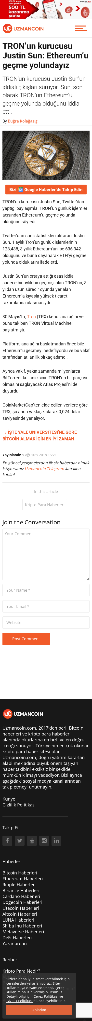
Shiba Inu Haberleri (22, 926)
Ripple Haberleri (19, 884)
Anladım (39, 1009)
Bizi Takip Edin (45, 189)
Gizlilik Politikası (19, 805)
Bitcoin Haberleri (19, 873)
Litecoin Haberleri (20, 908)
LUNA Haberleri (18, 920)
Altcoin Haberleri (19, 914)
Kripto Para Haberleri (45, 504)
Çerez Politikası (46, 996)
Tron (31, 316)
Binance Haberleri (20, 890)
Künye (8, 799)
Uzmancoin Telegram (45, 468)
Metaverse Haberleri (23, 932)
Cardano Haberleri (21, 896)
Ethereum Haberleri (22, 879)
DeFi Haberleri (17, 937)
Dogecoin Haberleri (22, 902)
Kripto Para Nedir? (21, 971)
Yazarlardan (14, 943)
